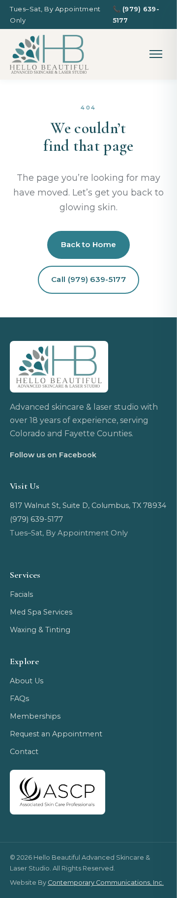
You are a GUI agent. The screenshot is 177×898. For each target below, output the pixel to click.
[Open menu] (156, 54)
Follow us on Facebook (53, 454)
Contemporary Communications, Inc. (106, 882)
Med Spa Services (41, 612)
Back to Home (89, 244)
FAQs (19, 698)
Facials (21, 594)
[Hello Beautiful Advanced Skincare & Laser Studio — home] (49, 54)
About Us (26, 680)
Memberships (35, 716)
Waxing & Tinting (40, 629)
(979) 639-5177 (136, 14)
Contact (24, 751)
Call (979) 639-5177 (88, 279)
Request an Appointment (56, 734)
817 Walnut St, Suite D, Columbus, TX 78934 (88, 505)
